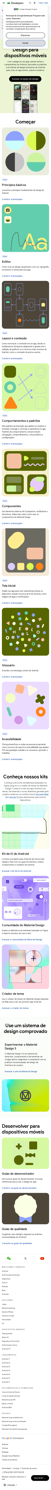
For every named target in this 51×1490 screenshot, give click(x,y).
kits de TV (14, 797)
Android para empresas (11, 1275)
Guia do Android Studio (11, 1392)
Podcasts (5, 1294)
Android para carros (9, 1345)
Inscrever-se (40, 1478)
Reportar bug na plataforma (12, 1417)
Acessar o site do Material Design (21, 1071)
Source (4, 1282)
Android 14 (6, 1370)
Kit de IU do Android (15, 854)
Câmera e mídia (8, 1316)
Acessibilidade (11, 739)
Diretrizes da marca (29, 1468)
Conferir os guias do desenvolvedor (19, 1188)
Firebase (5, 1452)
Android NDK (7, 1407)
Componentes (11, 506)
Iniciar (25, 43)
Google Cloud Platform (11, 1456)
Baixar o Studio (7, 1403)
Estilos (6, 261)
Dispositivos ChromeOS (10, 1341)
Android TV (6, 1349)
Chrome (5, 1448)
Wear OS (5, 1337)
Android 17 (6, 1359)
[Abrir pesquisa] (30, 2)
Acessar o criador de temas (15, 1008)
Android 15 (6, 1367)
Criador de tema (13, 994)
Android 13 (6, 1374)
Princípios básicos (14, 185)
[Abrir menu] (3, 3)
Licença (16, 1468)
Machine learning (8, 1308)
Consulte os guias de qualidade (17, 1243)
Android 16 (6, 1363)
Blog (3, 1290)
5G (3, 1323)
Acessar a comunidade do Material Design (22, 939)
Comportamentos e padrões (21, 421)
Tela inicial (8, 586)
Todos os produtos (9, 1460)
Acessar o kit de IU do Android (16, 871)
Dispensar (25, 35)
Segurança (6, 1279)
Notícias (5, 1286)
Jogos (4, 1304)
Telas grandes (7, 1333)
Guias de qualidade (14, 1229)
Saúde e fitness (7, 1312)
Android (5, 1271)
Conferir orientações (12, 199)
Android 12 (6, 1378)
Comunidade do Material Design (23, 925)
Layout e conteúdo (14, 338)
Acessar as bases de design (25, 79)
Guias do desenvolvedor (18, 1174)
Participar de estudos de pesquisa (14, 1429)
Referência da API (8, 1400)
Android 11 (6, 1382)
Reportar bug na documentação (14, 1421)
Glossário (8, 665)
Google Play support (9, 1425)
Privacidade (6, 1319)
